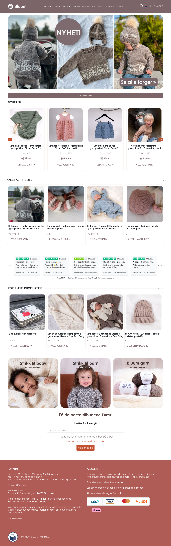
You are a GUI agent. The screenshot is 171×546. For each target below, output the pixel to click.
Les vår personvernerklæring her (85, 441)
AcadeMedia (116, 482)
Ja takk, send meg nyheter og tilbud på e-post (87, 436)
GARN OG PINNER (83, 6)
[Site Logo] (17, 6)
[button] (141, 6)
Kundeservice (16, 519)
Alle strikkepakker (85, 95)
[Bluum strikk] (26, 158)
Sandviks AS (44, 537)
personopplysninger (133, 487)
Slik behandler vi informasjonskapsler (27, 501)
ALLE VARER (156, 6)
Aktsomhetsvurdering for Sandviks (104, 493)
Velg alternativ (26, 165)
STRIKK (45, 6)
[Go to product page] (26, 125)
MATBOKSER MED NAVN (111, 6)
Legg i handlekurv (60, 239)
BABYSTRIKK (61, 6)
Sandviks (91, 474)
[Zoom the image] (85, 16)
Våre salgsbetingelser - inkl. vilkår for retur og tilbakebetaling (39, 498)
